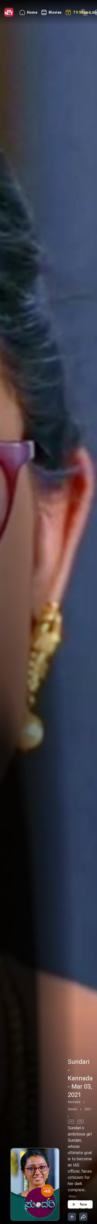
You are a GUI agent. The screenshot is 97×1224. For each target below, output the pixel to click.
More (72, 1196)
